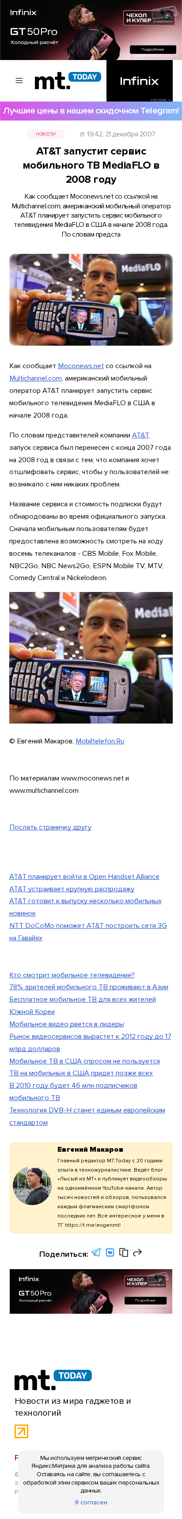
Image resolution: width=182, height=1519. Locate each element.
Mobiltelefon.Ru (100, 741)
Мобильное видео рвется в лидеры (66, 1024)
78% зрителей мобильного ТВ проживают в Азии (88, 987)
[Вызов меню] (19, 81)
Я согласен (91, 1502)
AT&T (140, 435)
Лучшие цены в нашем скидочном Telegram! (90, 110)
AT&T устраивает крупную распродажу (71, 889)
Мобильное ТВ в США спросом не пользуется (84, 1061)
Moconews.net (81, 366)
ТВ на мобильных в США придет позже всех (81, 1073)
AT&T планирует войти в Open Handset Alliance (84, 876)
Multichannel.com (35, 378)
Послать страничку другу (50, 827)
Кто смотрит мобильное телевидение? (72, 975)
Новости (45, 134)
